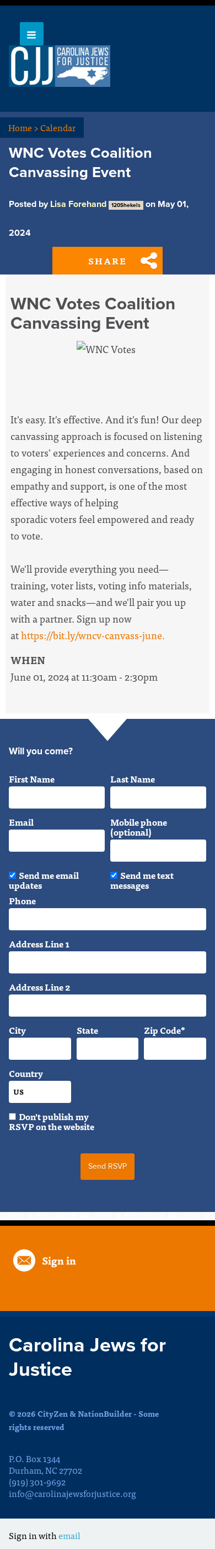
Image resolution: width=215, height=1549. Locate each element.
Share (107, 260)
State (87, 1030)
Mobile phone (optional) (138, 827)
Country (26, 1073)
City (17, 1030)
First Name (32, 779)
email (69, 1535)
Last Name (132, 779)
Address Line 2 (39, 987)
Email (21, 822)
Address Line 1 (39, 944)
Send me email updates (44, 880)
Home (23, 127)
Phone (22, 900)
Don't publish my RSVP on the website (51, 1121)
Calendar (58, 127)
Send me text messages (142, 880)
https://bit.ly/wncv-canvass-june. (93, 635)
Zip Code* (164, 1030)
